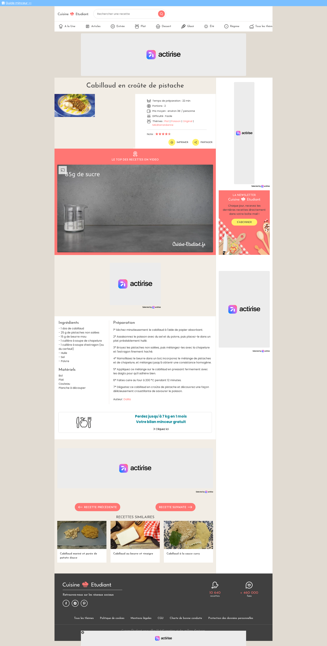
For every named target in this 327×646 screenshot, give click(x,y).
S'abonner (244, 222)
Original (187, 121)
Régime (234, 26)
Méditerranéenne (162, 125)
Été (212, 26)
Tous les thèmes (265, 26)
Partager (206, 142)
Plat (143, 26)
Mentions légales (141, 618)
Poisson (176, 121)
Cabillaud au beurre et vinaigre (133, 553)
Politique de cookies (112, 618)
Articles (95, 26)
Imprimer (182, 142)
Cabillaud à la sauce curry (183, 553)
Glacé (190, 26)
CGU (161, 618)
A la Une (70, 26)
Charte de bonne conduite (186, 618)
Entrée (120, 26)
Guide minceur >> (19, 3)
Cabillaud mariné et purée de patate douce (78, 555)
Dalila (127, 399)
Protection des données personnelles (230, 618)
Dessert (166, 26)
